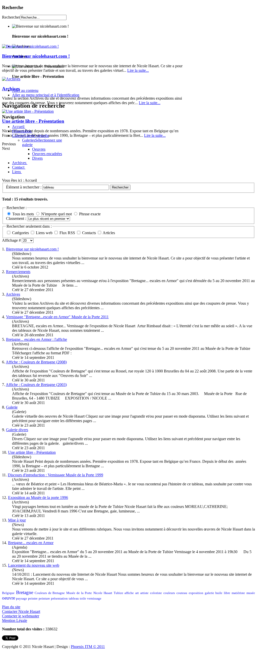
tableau (74, 598)
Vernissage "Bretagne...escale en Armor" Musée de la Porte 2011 (57, 317)
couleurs (169, 593)
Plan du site (11, 607)
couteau (181, 593)
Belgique (8, 593)
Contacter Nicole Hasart (21, 611)
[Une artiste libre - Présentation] (28, 111)
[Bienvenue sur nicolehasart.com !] (30, 46)
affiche (129, 593)
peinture (44, 598)
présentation (59, 598)
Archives (11, 88)
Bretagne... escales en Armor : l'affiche (36, 339)
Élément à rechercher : (24, 187)
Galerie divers (17, 430)
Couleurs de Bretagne (50, 593)
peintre (33, 598)
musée (250, 593)
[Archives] (11, 79)
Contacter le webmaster (20, 616)
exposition (196, 593)
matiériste (238, 593)
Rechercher (11, 17)
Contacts (89, 233)
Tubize (118, 593)
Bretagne (24, 592)
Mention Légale (14, 620)
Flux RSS (67, 233)
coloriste (156, 593)
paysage (21, 598)
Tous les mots (23, 214)
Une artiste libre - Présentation (33, 121)
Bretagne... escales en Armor (30, 543)
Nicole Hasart (102, 593)
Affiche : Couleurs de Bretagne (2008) (36, 362)
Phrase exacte (90, 214)
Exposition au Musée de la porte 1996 (38, 497)
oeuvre (8, 598)
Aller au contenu (25, 90)
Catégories (21, 233)
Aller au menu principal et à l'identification (45, 95)
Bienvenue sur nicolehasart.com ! (36, 56)
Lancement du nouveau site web (33, 565)
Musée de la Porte (79, 593)
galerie (209, 593)
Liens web (44, 233)
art (137, 593)
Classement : (16, 218)
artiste (144, 593)
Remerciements (18, 272)
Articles (109, 233)
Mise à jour (17, 520)
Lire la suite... (138, 70)
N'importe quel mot (56, 214)
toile (83, 598)
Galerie (12, 407)
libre (227, 593)
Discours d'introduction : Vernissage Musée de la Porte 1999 (55, 475)
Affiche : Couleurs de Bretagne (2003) (36, 384)
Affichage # (12, 240)
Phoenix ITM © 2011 (88, 646)
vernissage (94, 598)
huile (218, 593)
